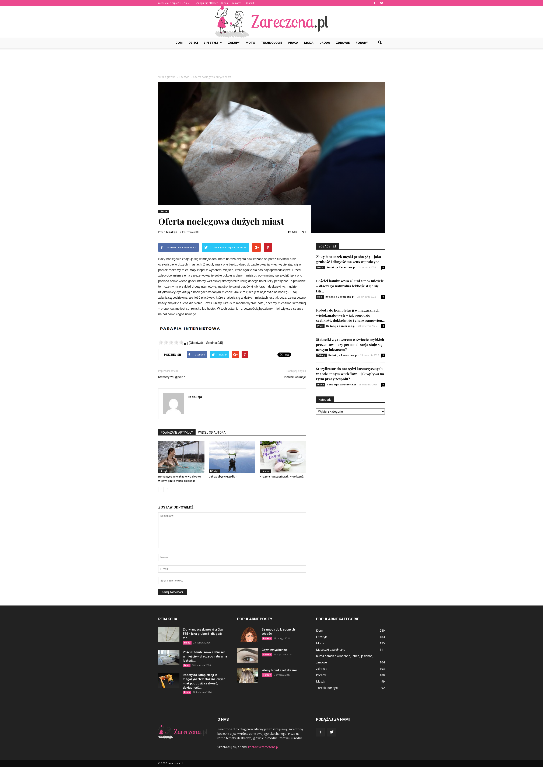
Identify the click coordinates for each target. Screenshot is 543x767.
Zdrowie (343, 43)
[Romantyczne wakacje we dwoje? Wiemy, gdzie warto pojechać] (181, 457)
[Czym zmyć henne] (247, 655)
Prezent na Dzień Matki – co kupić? (282, 476)
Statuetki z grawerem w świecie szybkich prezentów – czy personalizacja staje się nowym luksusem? (350, 344)
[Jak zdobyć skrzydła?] (232, 457)
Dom (179, 43)
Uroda (324, 43)
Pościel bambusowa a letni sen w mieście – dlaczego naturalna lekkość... (205, 656)
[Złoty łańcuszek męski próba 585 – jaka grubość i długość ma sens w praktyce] (168, 634)
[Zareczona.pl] (271, 22)
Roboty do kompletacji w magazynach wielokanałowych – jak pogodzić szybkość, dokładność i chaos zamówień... (350, 315)
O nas (224, 2)
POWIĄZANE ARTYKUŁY (177, 432)
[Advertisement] (271, 62)
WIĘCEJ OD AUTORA (212, 432)
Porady (362, 43)
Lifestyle (211, 43)
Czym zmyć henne (274, 650)
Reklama (236, 2)
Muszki (321, 681)
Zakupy (234, 43)
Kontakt (249, 2)
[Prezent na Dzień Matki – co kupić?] (283, 457)
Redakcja (171, 231)
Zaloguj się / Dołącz (207, 2)
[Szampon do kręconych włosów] (247, 634)
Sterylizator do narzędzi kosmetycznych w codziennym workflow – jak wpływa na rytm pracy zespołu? (350, 373)
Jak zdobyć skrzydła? (223, 476)
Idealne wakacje (295, 377)
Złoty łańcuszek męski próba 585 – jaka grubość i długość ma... (203, 634)
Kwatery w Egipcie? (171, 377)
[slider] (171, 342)
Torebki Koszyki (327, 688)
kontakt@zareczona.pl (263, 747)
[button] (380, 43)
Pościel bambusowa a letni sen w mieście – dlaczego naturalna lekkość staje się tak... (350, 285)
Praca (293, 43)
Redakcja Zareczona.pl (340, 267)
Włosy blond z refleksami (279, 670)
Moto (250, 43)
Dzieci (193, 43)
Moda (308, 43)
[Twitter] (381, 3)
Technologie (271, 43)
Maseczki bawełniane (330, 650)
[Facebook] (374, 3)
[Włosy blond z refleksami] (247, 675)
